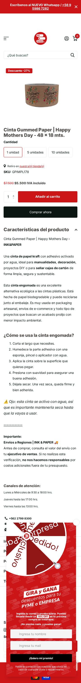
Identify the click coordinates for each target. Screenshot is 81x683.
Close (76, 6)
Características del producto (36, 229)
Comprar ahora (40, 212)
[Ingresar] (66, 38)
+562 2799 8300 (20, 518)
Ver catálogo (6, 38)
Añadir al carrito (47, 196)
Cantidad (11, 142)
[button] (14, 193)
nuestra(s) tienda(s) (32, 166)
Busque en (72, 55)
